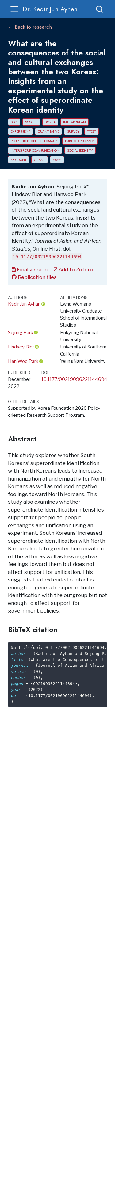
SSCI (14, 122)
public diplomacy (80, 140)
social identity (80, 150)
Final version (32, 269)
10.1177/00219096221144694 (74, 379)
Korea (50, 122)
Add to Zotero (75, 269)
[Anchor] (41, 438)
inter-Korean (74, 122)
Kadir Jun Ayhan (24, 304)
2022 (57, 159)
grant (39, 159)
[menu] (14, 9)
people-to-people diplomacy (34, 140)
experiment (20, 131)
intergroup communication (35, 150)
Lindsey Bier (21, 347)
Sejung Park (20, 332)
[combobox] (100, 9)
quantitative (48, 131)
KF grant (18, 159)
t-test (91, 131)
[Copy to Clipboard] (103, 644)
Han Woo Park (23, 361)
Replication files (37, 277)
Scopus (31, 122)
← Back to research (30, 26)
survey (73, 131)
